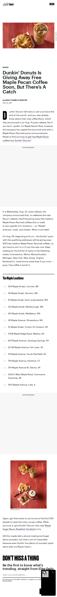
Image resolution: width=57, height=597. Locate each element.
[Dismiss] (53, 572)
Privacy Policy (7, 581)
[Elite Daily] (8, 4)
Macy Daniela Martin (16, 100)
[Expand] (44, 572)
